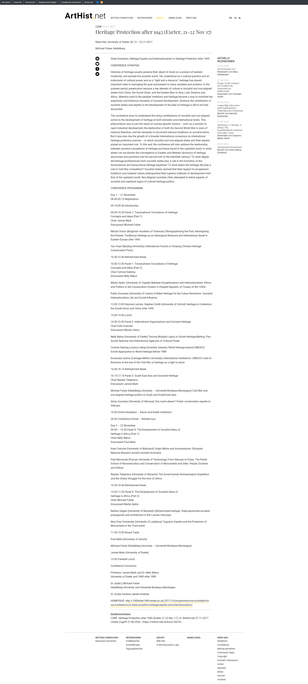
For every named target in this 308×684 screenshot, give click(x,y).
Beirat (220, 672)
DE (230, 18)
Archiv (160, 18)
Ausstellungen (133, 645)
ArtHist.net (88, 2)
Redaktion (222, 641)
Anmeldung (175, 18)
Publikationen (133, 641)
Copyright (222, 656)
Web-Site (160, 641)
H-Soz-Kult (17, 2)
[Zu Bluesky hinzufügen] (100, 64)
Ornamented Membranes (229, 147)
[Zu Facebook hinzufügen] (100, 69)
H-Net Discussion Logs (167, 645)
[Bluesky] (97, 2)
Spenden (221, 668)
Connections (30, 2)
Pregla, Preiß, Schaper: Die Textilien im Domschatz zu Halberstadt (228, 87)
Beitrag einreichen (122, 18)
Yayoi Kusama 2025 (226, 68)
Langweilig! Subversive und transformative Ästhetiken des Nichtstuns (230, 108)
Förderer (221, 679)
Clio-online (6, 2)
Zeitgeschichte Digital (47, 2)
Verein (220, 664)
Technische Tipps (225, 652)
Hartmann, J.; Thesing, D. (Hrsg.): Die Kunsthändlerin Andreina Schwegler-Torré (229, 128)
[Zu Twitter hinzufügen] (100, 74)
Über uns (191, 18)
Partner (221, 675)
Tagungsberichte (134, 648)
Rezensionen (144, 18)
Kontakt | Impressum (227, 660)
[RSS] (102, 2)
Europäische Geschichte (71, 2)
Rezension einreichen (105, 641)
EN (235, 18)
